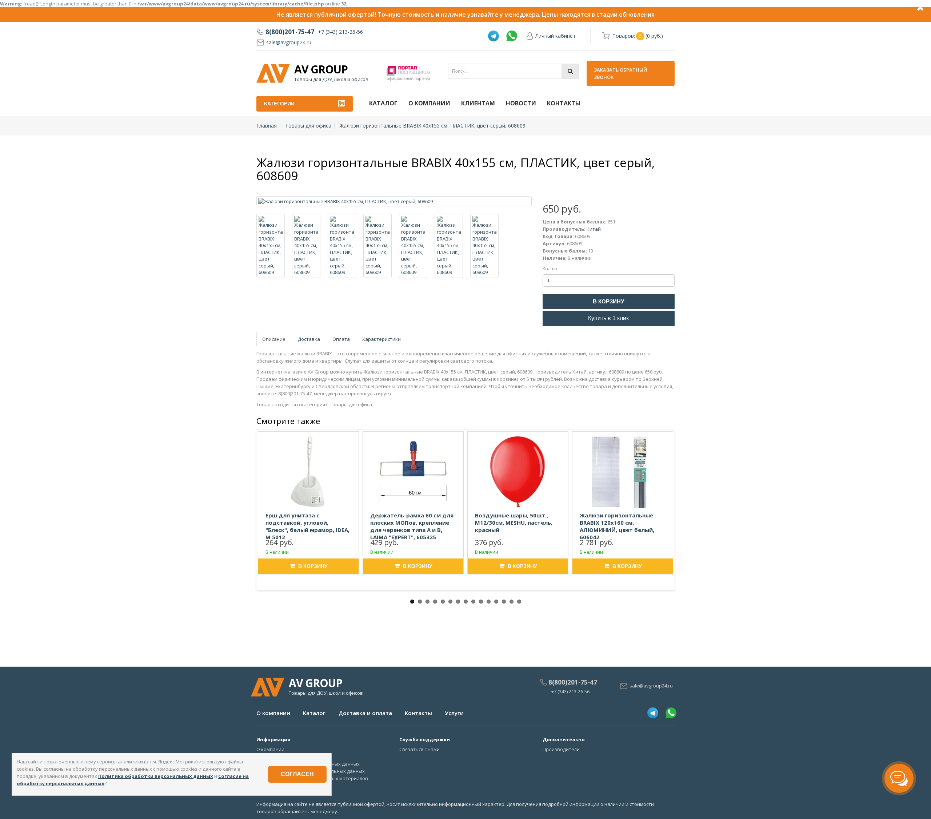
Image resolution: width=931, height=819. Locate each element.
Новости (521, 103)
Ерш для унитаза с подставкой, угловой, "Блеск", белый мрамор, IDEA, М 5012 (307, 526)
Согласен (297, 774)
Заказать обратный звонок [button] (620, 73)
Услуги (454, 713)
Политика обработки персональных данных (155, 776)
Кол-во (550, 269)
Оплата (341, 339)
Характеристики (381, 339)
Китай (594, 229)
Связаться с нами (419, 749)
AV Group (321, 69)
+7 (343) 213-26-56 (340, 31)
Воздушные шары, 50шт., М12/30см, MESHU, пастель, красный (513, 522)
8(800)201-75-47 (289, 32)
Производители (561, 749)
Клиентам (478, 103)
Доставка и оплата (365, 713)
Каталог (383, 103)
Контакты (563, 103)
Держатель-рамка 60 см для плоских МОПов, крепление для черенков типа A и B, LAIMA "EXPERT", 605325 (411, 526)
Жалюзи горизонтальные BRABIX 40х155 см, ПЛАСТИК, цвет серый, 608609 (433, 125)
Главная (266, 125)
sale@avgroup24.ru (288, 42)
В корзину (608, 301)
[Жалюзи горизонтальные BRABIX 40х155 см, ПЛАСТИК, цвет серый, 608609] (394, 201)
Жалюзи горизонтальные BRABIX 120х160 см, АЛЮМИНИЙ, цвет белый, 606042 (617, 526)
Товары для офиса (308, 125)
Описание (273, 339)
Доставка (309, 339)
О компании (429, 103)
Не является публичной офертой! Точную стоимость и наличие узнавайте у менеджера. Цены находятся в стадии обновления (465, 15)
